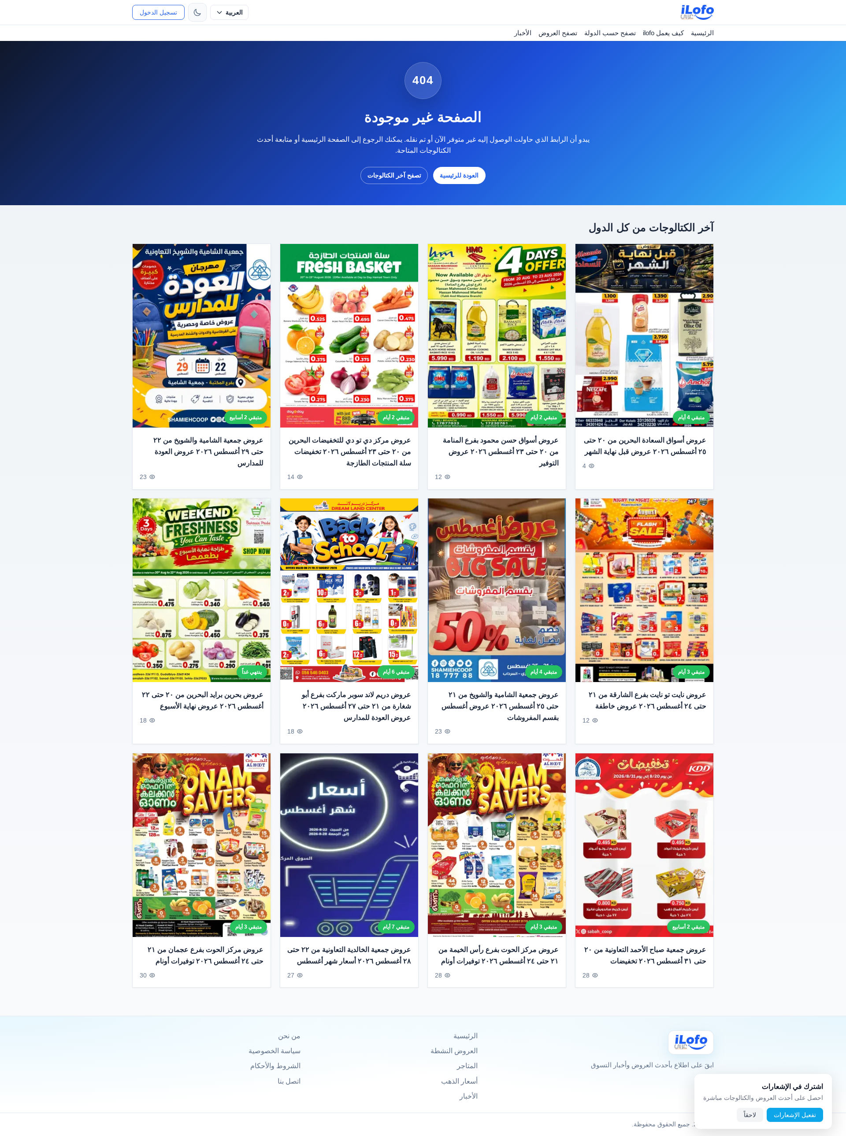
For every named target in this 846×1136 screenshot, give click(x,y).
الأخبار (522, 33)
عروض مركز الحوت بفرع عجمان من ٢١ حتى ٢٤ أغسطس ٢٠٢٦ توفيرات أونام (205, 955)
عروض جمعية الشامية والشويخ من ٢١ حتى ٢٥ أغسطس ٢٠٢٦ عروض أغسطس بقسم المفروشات (500, 706)
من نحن (289, 1036)
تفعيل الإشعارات (795, 1114)
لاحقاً (750, 1114)
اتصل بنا (289, 1081)
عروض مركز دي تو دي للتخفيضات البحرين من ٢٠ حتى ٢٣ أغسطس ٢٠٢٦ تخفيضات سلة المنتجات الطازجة (350, 451)
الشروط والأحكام (275, 1066)
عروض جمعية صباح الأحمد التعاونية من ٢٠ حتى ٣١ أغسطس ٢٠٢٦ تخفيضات (645, 955)
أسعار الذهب (459, 1081)
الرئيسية (702, 33)
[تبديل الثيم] (197, 12)
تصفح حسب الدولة (610, 33)
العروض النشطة (454, 1051)
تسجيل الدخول (158, 12)
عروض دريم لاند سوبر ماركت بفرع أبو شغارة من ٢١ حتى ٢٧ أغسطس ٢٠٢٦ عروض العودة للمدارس (356, 706)
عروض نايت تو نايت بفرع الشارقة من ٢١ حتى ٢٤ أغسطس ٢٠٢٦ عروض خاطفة (647, 700)
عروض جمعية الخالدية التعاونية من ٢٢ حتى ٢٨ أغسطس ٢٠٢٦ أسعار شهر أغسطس (349, 955)
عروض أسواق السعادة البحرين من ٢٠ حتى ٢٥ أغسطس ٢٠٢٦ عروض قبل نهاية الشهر (645, 445)
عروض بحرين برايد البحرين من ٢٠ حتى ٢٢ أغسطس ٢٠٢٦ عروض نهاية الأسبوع (202, 700)
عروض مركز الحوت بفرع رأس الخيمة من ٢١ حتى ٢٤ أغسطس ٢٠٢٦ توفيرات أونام (498, 955)
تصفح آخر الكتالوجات (394, 175)
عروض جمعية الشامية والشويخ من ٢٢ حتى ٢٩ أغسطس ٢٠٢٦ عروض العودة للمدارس (208, 451)
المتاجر (467, 1066)
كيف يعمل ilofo (663, 33)
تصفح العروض (557, 33)
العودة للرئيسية (459, 175)
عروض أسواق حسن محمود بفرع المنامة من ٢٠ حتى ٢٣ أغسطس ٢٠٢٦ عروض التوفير (501, 451)
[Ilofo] (691, 1042)
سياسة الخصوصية (275, 1051)
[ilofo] (697, 12)
